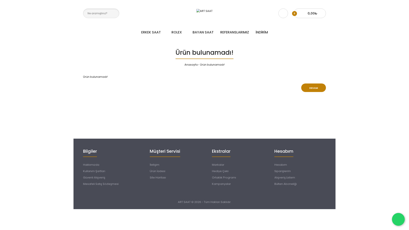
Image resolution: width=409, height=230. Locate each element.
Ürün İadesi (157, 171)
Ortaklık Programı (224, 177)
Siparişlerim (282, 171)
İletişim (154, 165)
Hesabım (280, 165)
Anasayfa (191, 65)
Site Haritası (158, 177)
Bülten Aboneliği (285, 184)
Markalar (218, 165)
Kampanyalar (221, 184)
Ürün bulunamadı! (212, 65)
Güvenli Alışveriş (94, 177)
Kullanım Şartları (94, 171)
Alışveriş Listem (284, 177)
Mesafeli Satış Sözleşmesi (101, 184)
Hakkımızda (91, 165)
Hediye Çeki (220, 171)
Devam (313, 88)
